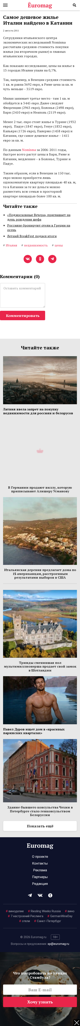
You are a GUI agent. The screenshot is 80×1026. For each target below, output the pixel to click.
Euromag (40, 5)
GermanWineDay (59, 916)
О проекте (40, 856)
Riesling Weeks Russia (44, 911)
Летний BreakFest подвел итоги (32, 236)
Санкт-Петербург (47, 921)
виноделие (15, 911)
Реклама (40, 870)
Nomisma (29, 149)
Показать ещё (40, 825)
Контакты (40, 863)
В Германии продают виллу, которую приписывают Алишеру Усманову (40, 489)
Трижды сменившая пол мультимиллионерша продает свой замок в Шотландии (40, 666)
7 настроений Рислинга (25, 916)
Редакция (40, 884)
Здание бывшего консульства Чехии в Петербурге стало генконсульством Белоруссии (40, 811)
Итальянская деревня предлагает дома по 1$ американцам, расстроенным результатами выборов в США (40, 574)
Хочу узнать (40, 1002)
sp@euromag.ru (58, 944)
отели (24, 921)
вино (69, 911)
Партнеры (40, 877)
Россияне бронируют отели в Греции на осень (38, 227)
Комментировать (22, 315)
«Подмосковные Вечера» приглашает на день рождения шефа (38, 217)
